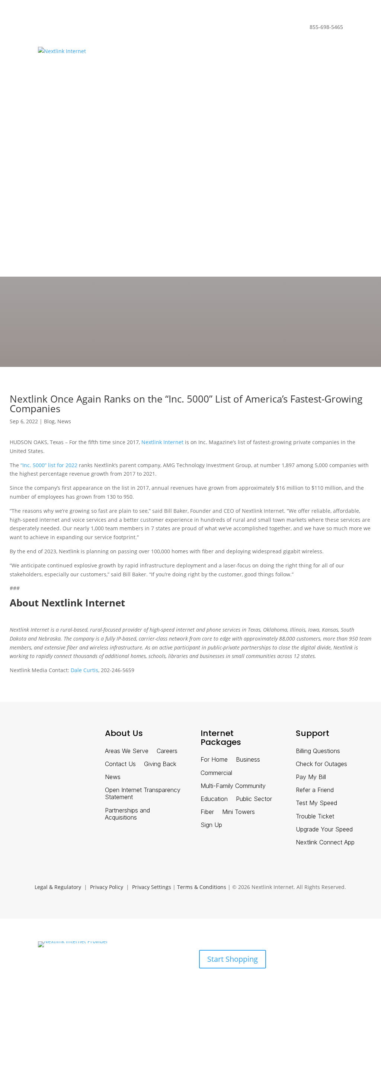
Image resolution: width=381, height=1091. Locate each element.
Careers (167, 751)
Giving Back (160, 764)
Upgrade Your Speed (324, 829)
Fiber (207, 811)
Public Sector (254, 798)
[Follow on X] (56, 737)
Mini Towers (238, 811)
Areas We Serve (126, 751)
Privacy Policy (106, 886)
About (83, 981)
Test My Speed (316, 803)
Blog (49, 421)
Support (109, 981)
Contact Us (120, 764)
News (64, 421)
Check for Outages (321, 764)
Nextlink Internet (162, 442)
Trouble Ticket (315, 816)
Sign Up (211, 824)
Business (85, 28)
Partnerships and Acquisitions (127, 814)
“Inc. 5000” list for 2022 (48, 465)
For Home (214, 759)
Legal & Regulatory (58, 886)
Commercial (216, 772)
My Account (52, 227)
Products (49, 981)
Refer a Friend (315, 790)
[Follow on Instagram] (76, 737)
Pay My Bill (311, 777)
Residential (52, 28)
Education (214, 798)
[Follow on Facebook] (18, 737)
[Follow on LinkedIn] (37, 737)
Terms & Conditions (201, 886)
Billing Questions (318, 751)
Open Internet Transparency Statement (142, 794)
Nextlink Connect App (325, 842)
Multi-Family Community (233, 785)
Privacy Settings (151, 886)
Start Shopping (232, 959)
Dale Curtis (84, 670)
